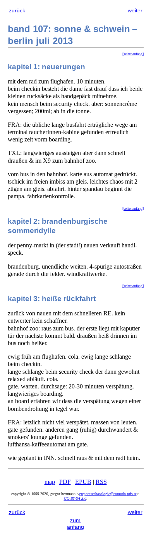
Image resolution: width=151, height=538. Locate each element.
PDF (65, 481)
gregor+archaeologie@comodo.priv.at (108, 494)
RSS (101, 481)
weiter (135, 10)
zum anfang (75, 523)
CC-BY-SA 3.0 (75, 498)
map (50, 481)
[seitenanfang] (133, 54)
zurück (17, 10)
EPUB (83, 481)
